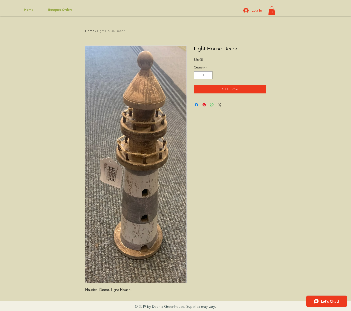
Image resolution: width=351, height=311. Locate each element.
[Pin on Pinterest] (204, 104)
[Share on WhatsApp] (211, 104)
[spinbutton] (203, 75)
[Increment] (209, 75)
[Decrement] (196, 75)
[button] (271, 10)
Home (89, 31)
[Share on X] (219, 104)
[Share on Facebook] (196, 104)
